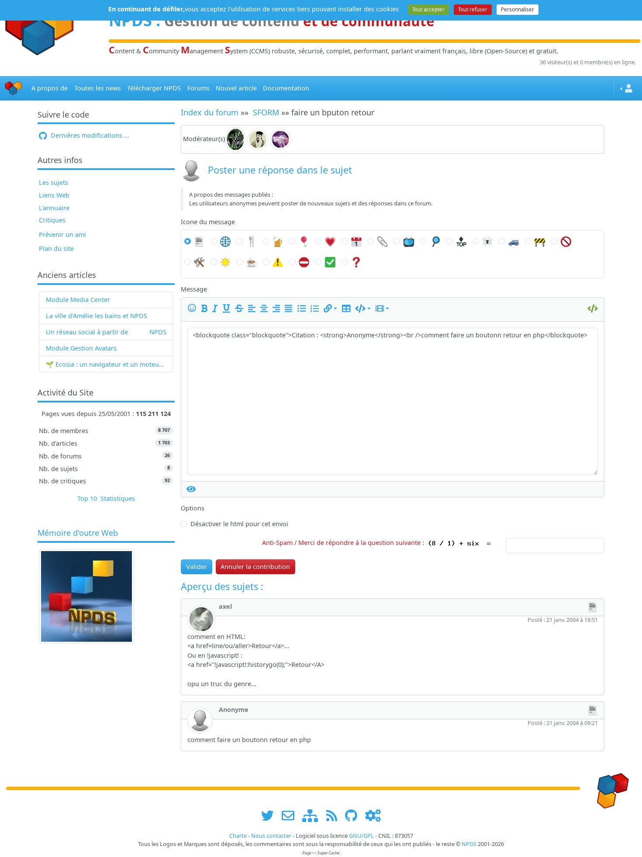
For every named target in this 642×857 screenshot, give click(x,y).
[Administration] (373, 816)
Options (192, 508)
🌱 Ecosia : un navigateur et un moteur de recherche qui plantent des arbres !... (106, 364)
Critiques (52, 220)
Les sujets (53, 182)
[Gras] (206, 308)
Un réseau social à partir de (87, 332)
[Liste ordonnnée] (316, 308)
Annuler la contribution (255, 566)
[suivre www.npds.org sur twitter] (270, 816)
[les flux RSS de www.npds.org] (334, 816)
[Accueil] (13, 88)
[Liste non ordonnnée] (303, 308)
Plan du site (56, 248)
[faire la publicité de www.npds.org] (291, 816)
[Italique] (216, 308)
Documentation (286, 88)
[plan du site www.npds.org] (313, 816)
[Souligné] (228, 308)
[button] (330, 308)
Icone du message (208, 222)
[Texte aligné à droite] (278, 308)
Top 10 (87, 498)
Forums (198, 88)
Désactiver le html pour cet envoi (239, 524)
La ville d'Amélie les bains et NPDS (96, 316)
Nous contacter (271, 836)
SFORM (266, 112)
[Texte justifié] (290, 308)
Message (194, 289)
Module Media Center (78, 299)
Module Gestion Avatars (81, 348)
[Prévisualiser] (191, 489)
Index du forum (209, 112)
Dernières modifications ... (89, 135)
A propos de (49, 88)
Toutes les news (97, 88)
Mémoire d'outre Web (78, 533)
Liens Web (54, 195)
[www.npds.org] (609, 788)
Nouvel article (236, 88)
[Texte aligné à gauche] (253, 308)
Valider (196, 566)
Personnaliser (517, 9)
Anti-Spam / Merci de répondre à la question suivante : (345, 542)
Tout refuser (472, 9)
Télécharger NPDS (154, 88)
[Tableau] (347, 308)
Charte (238, 836)
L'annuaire (54, 208)
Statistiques (117, 498)
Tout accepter (428, 9)
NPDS (157, 332)
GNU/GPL (361, 836)
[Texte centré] (265, 308)
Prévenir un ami (62, 234)
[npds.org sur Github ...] (354, 816)
